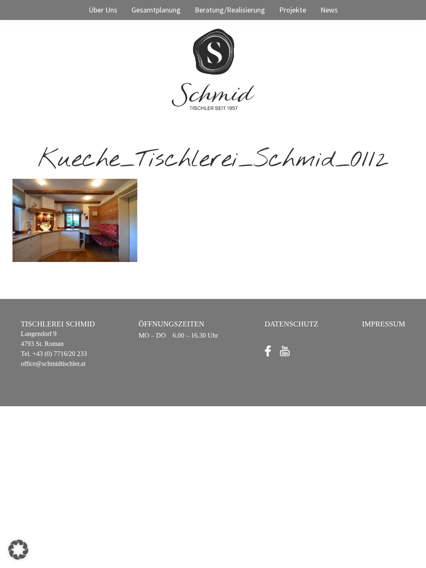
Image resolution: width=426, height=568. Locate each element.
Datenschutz (291, 324)
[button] (18, 549)
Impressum (383, 324)
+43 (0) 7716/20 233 (59, 353)
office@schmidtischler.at (53, 363)
